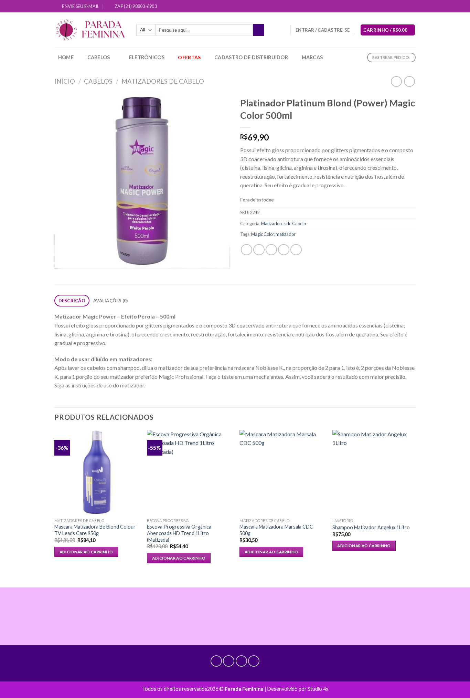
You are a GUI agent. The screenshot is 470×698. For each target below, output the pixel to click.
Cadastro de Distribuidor (251, 57)
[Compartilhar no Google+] (296, 250)
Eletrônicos (146, 57)
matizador (286, 234)
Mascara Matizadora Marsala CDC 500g (276, 530)
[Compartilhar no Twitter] (259, 250)
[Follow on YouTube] (412, 6)
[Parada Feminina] (90, 30)
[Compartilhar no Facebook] (246, 250)
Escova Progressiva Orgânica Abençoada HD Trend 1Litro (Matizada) (179, 533)
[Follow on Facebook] (386, 6)
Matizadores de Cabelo (162, 81)
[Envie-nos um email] (399, 6)
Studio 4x (318, 689)
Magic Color (262, 234)
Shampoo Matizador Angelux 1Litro (371, 527)
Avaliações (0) (110, 300)
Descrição (71, 300)
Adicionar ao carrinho (86, 552)
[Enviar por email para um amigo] (271, 250)
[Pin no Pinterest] (283, 250)
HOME (66, 57)
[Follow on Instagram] (393, 6)
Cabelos (98, 57)
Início (64, 81)
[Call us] (406, 6)
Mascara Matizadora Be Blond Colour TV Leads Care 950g (95, 530)
